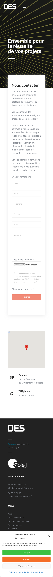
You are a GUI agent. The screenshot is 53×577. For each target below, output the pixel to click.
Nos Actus (12, 529)
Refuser (26, 559)
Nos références (15, 525)
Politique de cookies (16, 572)
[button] (49, 536)
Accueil (11, 514)
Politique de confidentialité (33, 572)
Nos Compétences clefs (18, 521)
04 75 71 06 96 (26, 395)
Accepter (26, 552)
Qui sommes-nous (16, 517)
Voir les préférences (26, 566)
